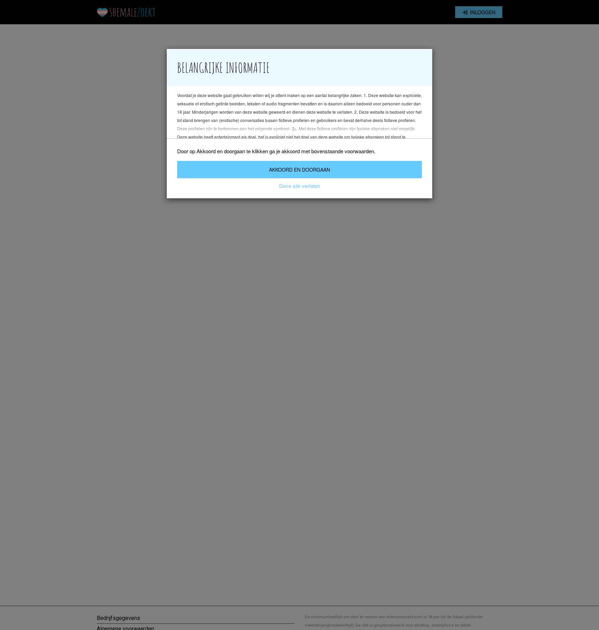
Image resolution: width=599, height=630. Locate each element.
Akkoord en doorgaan (299, 169)
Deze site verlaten (299, 185)
